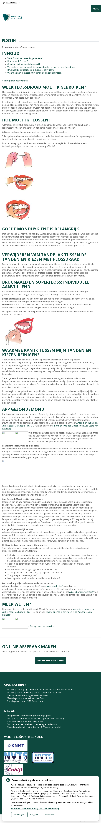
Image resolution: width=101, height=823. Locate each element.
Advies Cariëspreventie (80, 591)
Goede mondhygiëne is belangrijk (23, 64)
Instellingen (19, 814)
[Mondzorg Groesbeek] (12, 17)
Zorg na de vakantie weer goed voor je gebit (29, 715)
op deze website (53, 586)
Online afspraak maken (50, 660)
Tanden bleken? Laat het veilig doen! (25, 721)
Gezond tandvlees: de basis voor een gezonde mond (32, 724)
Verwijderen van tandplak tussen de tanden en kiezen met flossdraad (41, 67)
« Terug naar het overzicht (15, 80)
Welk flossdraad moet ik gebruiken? (25, 58)
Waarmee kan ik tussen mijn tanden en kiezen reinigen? (34, 72)
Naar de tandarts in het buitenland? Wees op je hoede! (33, 727)
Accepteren (49, 814)
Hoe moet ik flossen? (17, 61)
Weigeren (34, 814)
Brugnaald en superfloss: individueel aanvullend (30, 69)
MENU (96, 8)
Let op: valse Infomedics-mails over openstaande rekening (35, 718)
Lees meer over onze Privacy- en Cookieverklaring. (35, 808)
